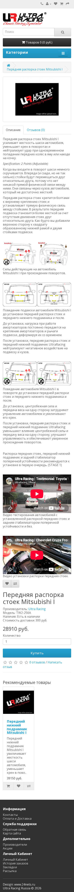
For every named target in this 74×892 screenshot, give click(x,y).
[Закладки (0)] (55, 4)
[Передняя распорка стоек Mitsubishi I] (37, 99)
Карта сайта (12, 833)
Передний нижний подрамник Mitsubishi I (17, 727)
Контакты (10, 815)
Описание (13, 130)
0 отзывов (37, 662)
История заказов (15, 863)
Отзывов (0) (36, 130)
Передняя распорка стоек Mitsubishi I (35, 69)
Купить (37, 652)
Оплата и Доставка (17, 818)
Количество (11, 635)
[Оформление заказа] (67, 4)
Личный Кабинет (15, 859)
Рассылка (10, 871)
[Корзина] (61, 4)
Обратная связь (14, 829)
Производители (15, 844)
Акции (7, 848)
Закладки (10, 867)
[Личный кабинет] (48, 4)
